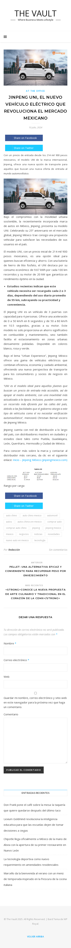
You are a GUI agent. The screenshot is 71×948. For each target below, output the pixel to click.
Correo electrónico (16, 660)
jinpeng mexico (53, 527)
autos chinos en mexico (29, 521)
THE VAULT (35, 13)
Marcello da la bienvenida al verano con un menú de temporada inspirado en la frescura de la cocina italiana (35, 879)
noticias (38, 534)
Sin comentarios (58, 549)
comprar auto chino (16, 527)
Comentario (11, 714)
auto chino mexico (32, 515)
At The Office (35, 90)
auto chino (11, 515)
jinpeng (36, 527)
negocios (24, 534)
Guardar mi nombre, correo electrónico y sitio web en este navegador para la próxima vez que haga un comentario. (35, 702)
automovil (52, 515)
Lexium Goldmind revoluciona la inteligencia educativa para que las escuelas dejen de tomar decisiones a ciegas (34, 824)
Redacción (14, 549)
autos (9, 521)
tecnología (39, 540)
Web (6, 676)
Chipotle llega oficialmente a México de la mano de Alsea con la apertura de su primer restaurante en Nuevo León (35, 844)
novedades (54, 534)
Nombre (10, 643)
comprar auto (54, 521)
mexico (9, 534)
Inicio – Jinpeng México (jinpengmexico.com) (40, 460)
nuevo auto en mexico (17, 540)
